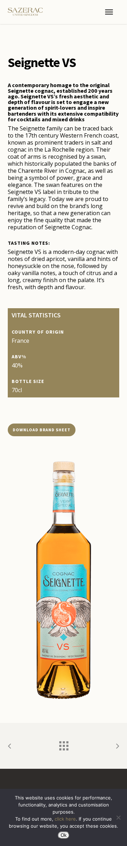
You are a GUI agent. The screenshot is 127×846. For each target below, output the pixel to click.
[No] (118, 817)
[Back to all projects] (63, 744)
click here (65, 819)
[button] (109, 12)
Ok (64, 835)
